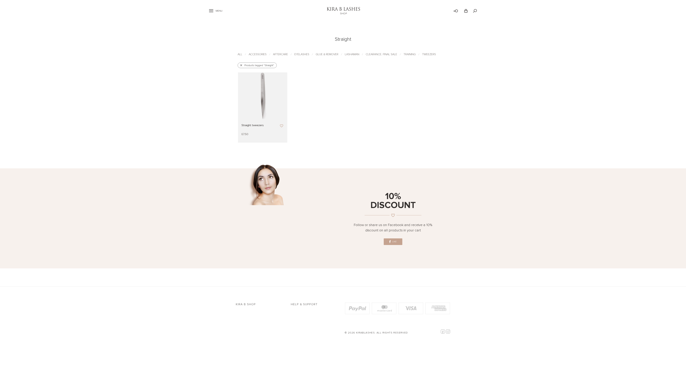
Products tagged (259, 65)
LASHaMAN (352, 54)
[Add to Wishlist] (281, 125)
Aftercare (280, 54)
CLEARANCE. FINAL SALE (381, 54)
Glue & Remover (327, 54)
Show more (248, 134)
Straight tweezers (253, 125)
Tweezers (429, 54)
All (240, 54)
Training (410, 54)
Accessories (258, 54)
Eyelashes (301, 54)
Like (394, 241)
